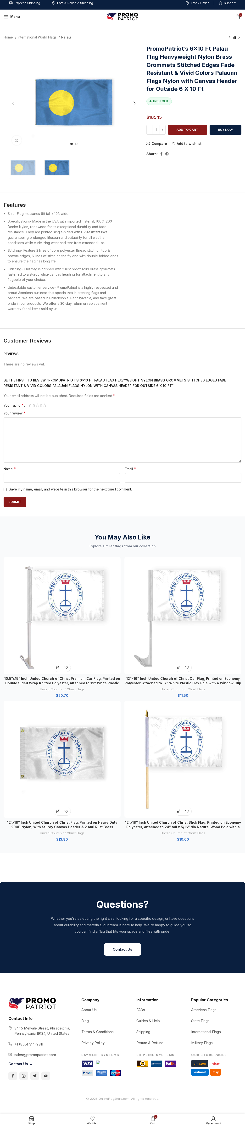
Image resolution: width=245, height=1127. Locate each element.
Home (9, 37)
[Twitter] (34, 1076)
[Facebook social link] (161, 154)
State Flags (200, 1020)
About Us (89, 1009)
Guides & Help (148, 1020)
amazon (200, 1063)
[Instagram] (23, 1076)
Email (130, 468)
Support (230, 3)
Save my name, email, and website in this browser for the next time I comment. (70, 489)
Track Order (200, 3)
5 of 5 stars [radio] (44, 405)
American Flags (204, 1009)
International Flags (206, 1031)
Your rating (14, 405)
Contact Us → (20, 1064)
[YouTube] (45, 1076)
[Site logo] (122, 16)
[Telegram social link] (167, 154)
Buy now (225, 129)
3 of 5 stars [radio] (37, 405)
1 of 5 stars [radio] (30, 405)
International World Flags (37, 37)
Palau (66, 37)
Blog (85, 1020)
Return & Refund (149, 1042)
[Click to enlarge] (17, 140)
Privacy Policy (93, 1042)
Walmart (200, 1072)
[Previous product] (229, 37)
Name (10, 468)
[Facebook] (12, 1076)
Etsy (215, 1072)
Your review (15, 413)
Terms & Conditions (97, 1031)
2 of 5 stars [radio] (34, 405)
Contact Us (122, 949)
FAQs (140, 1009)
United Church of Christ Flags (62, 689)
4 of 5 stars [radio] (41, 405)
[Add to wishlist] (66, 667)
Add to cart (187, 129)
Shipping (143, 1031)
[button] (58, 667)
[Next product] (239, 37)
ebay (216, 1063)
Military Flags (202, 1042)
